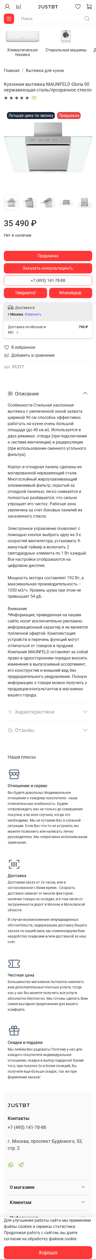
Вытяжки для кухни (45, 70)
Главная (11, 70)
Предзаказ (48, 255)
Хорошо (48, 1252)
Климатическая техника (22, 52)
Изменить (33, 314)
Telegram (23, 292)
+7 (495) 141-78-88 (48, 280)
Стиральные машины (66, 50)
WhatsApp (68, 292)
